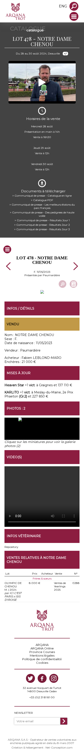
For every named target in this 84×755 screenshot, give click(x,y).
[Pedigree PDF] (73, 284)
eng (63, 6)
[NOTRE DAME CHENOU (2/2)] (61, 430)
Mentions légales (42, 655)
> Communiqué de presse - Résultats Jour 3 (42, 229)
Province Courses (42, 652)
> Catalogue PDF (42, 200)
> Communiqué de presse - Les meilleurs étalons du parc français (42, 206)
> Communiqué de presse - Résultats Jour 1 (42, 220)
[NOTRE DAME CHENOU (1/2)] (23, 430)
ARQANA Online (42, 648)
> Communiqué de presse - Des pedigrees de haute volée (42, 214)
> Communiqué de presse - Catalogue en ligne (42, 195)
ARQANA (42, 645)
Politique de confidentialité (42, 659)
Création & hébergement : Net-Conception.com (42, 747)
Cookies (42, 662)
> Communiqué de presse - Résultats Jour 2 (42, 224)
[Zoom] (62, 284)
